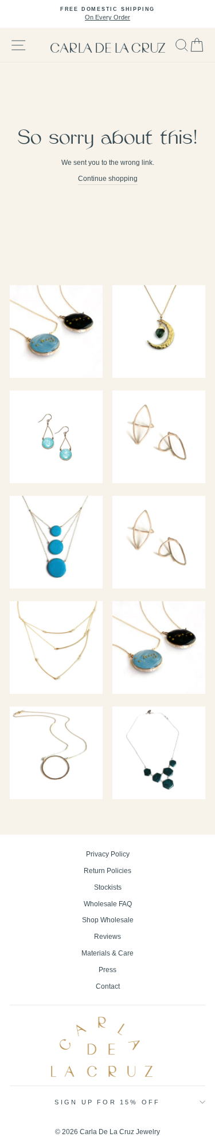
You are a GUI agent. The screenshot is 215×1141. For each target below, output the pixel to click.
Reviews (107, 937)
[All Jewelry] (56, 438)
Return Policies (107, 871)
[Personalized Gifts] (158, 333)
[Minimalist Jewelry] (158, 438)
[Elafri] (56, 754)
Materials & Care (107, 953)
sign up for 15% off (107, 1102)
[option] (107, 14)
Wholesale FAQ (108, 904)
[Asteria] (158, 649)
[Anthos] (158, 543)
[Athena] (56, 649)
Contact (108, 986)
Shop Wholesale (108, 920)
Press (107, 970)
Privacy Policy (108, 854)
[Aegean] (56, 543)
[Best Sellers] (56, 333)
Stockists (108, 887)
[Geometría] (158, 754)
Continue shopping (108, 179)
